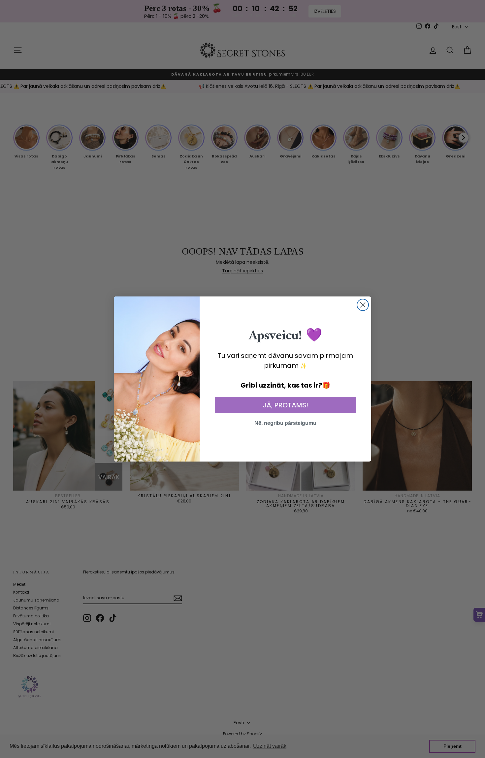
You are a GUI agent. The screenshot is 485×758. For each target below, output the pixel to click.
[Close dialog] (363, 305)
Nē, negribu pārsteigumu (285, 423)
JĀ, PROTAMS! (285, 405)
